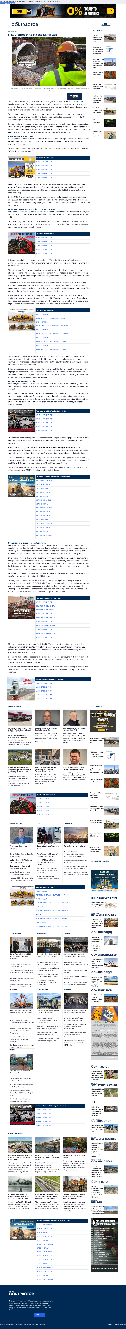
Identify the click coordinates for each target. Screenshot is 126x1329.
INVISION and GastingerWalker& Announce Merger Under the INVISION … (75, 1043)
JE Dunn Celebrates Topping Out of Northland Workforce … (21, 1086)
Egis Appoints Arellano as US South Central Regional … (20, 867)
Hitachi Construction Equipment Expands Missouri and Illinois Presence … (21, 1031)
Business (67, 989)
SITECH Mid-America (44, 481)
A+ (109, 24)
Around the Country (100, 861)
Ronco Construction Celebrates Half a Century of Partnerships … (75, 1011)
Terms (109, 1325)
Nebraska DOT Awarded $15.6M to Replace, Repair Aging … (48, 969)
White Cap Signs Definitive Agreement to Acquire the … (74, 1019)
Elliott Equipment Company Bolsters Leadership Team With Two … (48, 846)
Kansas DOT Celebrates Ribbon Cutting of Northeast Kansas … (48, 975)
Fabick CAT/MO (42, 314)
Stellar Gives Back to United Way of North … (75, 977)
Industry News (14, 706)
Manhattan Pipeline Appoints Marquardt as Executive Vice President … (47, 870)
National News (99, 31)
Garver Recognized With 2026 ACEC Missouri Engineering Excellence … (20, 956)
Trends (67, 933)
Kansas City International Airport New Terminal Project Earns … (48, 1027)
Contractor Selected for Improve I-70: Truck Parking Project (48, 963)
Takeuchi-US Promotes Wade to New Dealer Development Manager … (21, 1039)
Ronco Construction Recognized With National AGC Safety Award (75, 983)
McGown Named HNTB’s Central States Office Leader (21, 861)
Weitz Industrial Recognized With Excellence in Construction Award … (21, 972)
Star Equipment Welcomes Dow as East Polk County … (22, 1046)
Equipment (13, 989)
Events (12, 1050)
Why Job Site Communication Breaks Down (98, 134)
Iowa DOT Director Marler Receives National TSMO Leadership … (46, 862)
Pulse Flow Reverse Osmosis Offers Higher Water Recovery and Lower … (97, 1111)
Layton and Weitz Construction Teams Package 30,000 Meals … (75, 955)
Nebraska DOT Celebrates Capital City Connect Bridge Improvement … (22, 880)
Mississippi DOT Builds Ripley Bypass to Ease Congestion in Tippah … (97, 982)
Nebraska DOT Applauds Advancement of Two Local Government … (46, 982)
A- (103, 24)
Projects (68, 823)
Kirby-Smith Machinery (45, 606)
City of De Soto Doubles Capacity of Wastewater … (21, 855)
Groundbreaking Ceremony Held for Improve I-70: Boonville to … (48, 955)
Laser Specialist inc (44, 683)
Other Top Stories (15, 1134)
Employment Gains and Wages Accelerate (98, 86)
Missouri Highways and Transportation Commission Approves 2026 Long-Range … (74, 854)
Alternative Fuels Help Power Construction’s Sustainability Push (98, 63)
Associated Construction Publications (18, 1325)
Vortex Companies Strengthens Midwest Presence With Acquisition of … (75, 1026)
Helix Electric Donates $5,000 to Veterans (75, 971)
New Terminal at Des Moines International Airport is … (47, 1033)
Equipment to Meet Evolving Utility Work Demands (97, 809)
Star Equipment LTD (44, 162)
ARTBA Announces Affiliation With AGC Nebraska (22, 980)
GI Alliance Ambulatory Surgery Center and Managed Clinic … (48, 1039)
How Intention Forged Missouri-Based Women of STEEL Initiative (21, 986)
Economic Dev (42, 989)
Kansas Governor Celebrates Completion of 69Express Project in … (21, 1093)
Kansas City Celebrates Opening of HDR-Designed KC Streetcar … (75, 867)
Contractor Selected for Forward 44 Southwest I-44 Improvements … (76, 874)
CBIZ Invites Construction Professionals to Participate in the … (76, 964)
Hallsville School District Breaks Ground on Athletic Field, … (48, 1011)
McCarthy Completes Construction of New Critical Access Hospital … (47, 1020)
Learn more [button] (56, 1)
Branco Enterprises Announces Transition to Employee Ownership (75, 1034)
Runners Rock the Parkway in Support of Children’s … (20, 1072)
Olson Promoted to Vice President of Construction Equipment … (19, 846)
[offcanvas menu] (112, 24)
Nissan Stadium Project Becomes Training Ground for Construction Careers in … (97, 1075)
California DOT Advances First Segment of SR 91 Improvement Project (97, 923)
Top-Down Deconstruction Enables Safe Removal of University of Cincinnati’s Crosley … (96, 944)
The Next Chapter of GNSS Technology (98, 110)
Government (42, 933)
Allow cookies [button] (10, 3)
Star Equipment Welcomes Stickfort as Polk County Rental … (48, 878)
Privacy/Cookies (120, 1325)
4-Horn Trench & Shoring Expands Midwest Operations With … (22, 1022)
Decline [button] (2, 3)
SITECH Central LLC (44, 484)
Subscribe (40, 1314)
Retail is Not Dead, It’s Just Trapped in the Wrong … (97, 905)
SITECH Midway (42, 488)
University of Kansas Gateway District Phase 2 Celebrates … (20, 873)
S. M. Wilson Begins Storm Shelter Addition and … (76, 861)
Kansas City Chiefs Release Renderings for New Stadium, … (75, 845)
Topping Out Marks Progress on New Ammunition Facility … (21, 1100)
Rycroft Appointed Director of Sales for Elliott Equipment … (47, 855)
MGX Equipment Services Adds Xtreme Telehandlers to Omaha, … (21, 1012)
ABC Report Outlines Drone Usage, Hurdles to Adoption (97, 754)
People (39, 823)
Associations (15, 933)
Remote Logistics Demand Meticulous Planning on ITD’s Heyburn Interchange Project (97, 1149)
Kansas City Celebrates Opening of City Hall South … (21, 1080)
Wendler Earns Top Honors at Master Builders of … (20, 965)
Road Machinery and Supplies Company (52, 318)
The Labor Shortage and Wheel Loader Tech (97, 741)
